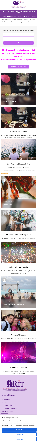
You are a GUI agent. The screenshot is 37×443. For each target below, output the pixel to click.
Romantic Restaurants (9, 98)
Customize (19, 434)
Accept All (19, 429)
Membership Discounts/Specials (18, 235)
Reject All (19, 439)
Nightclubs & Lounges (18, 367)
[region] (18, 429)
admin (9, 179)
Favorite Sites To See (8, 201)
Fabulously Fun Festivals (18, 267)
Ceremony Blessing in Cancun (11, 301)
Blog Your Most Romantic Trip (18, 164)
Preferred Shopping (18, 335)
